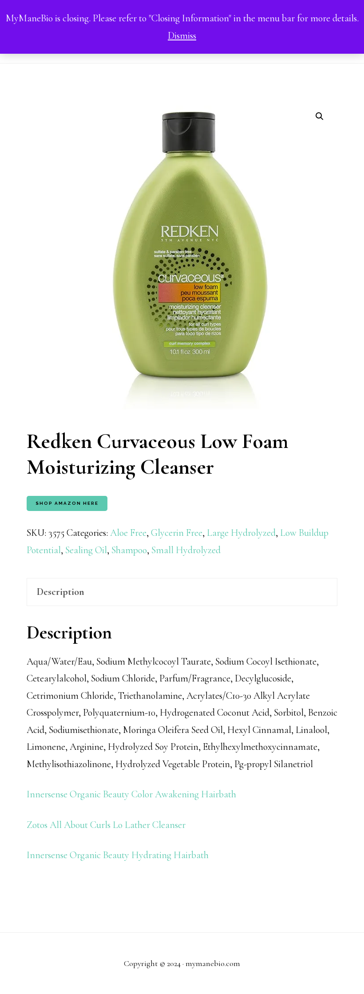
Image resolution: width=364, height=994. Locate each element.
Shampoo (129, 550)
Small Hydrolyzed (186, 550)
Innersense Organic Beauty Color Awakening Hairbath (131, 794)
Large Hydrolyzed (241, 533)
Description (60, 592)
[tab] (182, 592)
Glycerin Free (176, 533)
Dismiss (182, 35)
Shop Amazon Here (67, 503)
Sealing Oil (86, 550)
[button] (320, 116)
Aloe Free (128, 533)
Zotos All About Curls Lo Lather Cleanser (106, 825)
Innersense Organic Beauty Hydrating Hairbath (118, 855)
